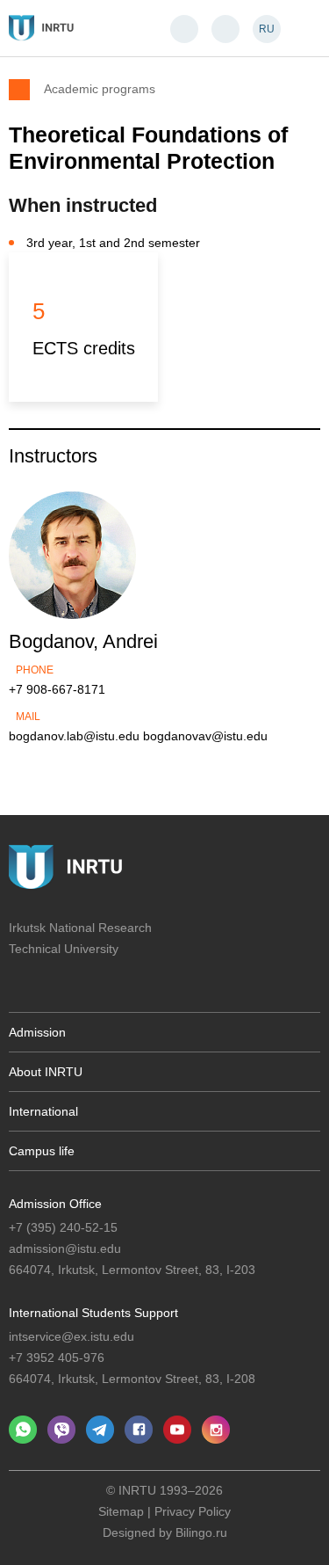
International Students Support (93, 1313)
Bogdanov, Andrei (83, 641)
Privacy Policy (192, 1511)
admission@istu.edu (65, 1248)
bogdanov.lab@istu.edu (74, 736)
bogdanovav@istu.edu (205, 736)
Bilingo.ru (201, 1532)
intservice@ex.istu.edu (71, 1336)
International (43, 1111)
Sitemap (121, 1511)
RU (267, 29)
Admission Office (55, 1203)
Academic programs (99, 88)
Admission (37, 1032)
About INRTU (45, 1072)
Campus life (42, 1151)
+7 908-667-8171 (57, 689)
